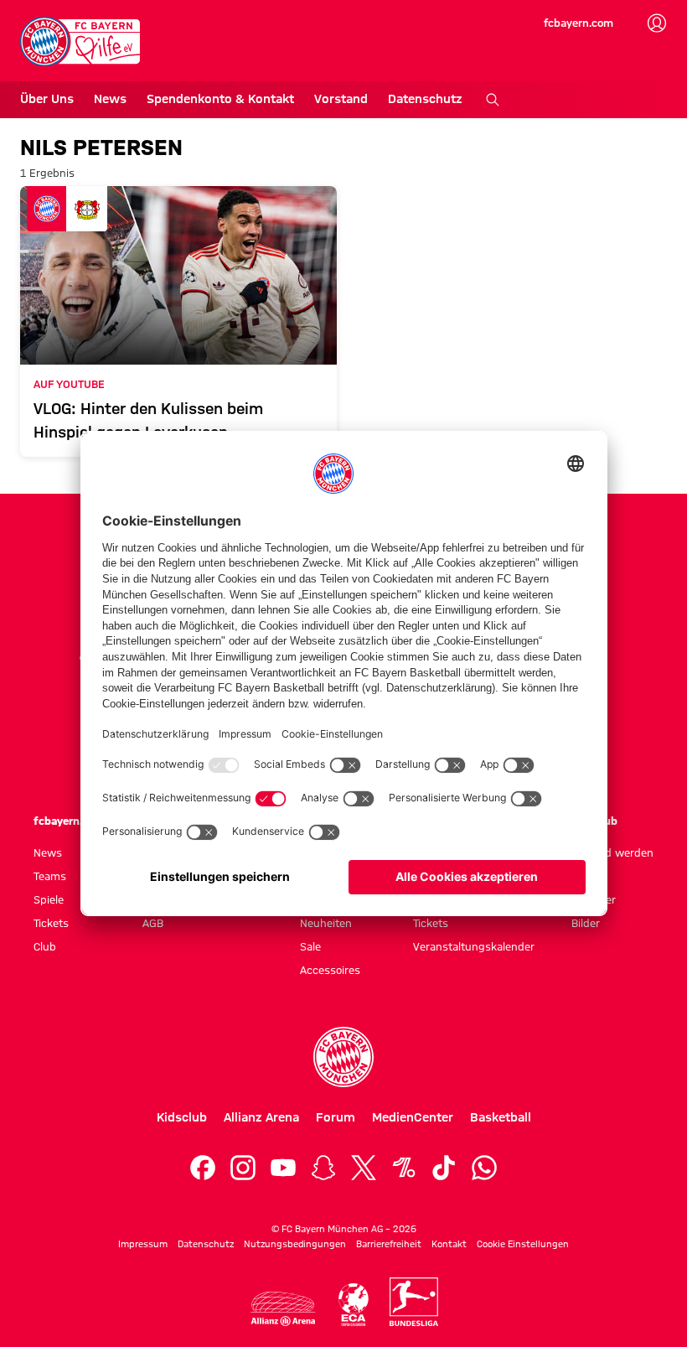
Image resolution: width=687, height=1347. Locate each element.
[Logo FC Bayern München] (343, 1057)
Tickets (51, 923)
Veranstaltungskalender (474, 946)
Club (45, 946)
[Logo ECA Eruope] (353, 1304)
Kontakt (449, 1244)
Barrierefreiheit (388, 1244)
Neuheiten (326, 923)
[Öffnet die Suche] (493, 100)
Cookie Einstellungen (523, 1244)
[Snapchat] (323, 1167)
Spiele (49, 899)
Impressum (143, 1244)
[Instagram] (243, 1167)
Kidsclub (182, 1117)
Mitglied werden (612, 852)
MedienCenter (412, 1117)
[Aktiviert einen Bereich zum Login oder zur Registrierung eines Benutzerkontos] (657, 23)
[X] (363, 1167)
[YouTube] (283, 1167)
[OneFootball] (403, 1167)
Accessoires (330, 970)
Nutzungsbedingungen (295, 1244)
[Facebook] (202, 1167)
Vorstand (341, 99)
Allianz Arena (261, 1117)
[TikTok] (444, 1167)
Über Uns (47, 99)
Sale (310, 946)
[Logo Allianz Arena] (283, 1309)
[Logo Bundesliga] (414, 1301)
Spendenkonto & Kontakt (220, 99)
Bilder (585, 923)
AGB (152, 923)
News (110, 99)
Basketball (500, 1117)
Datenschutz (425, 99)
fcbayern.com (578, 22)
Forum (335, 1117)
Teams (50, 876)
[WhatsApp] (484, 1167)
